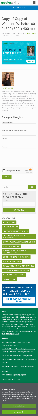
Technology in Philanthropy (16, 270)
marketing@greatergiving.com (16, 375)
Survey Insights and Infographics (18, 266)
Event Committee (10, 227)
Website (4, 139)
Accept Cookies (19, 412)
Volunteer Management (14, 275)
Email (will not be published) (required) (14, 130)
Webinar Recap (9, 279)
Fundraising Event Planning (15, 231)
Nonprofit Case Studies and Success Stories (15, 252)
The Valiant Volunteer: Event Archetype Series (17, 356)
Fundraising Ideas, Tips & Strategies (14, 236)
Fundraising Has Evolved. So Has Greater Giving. (18, 366)
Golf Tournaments (11, 246)
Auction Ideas (9, 222)
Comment (5, 147)
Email (5, 201)
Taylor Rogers (30, 33)
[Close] (35, 386)
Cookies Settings (19, 406)
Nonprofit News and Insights (16, 257)
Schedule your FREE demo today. (19, 300)
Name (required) (7, 122)
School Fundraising (12, 261)
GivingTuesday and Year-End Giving (19, 242)
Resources (18, 8)
